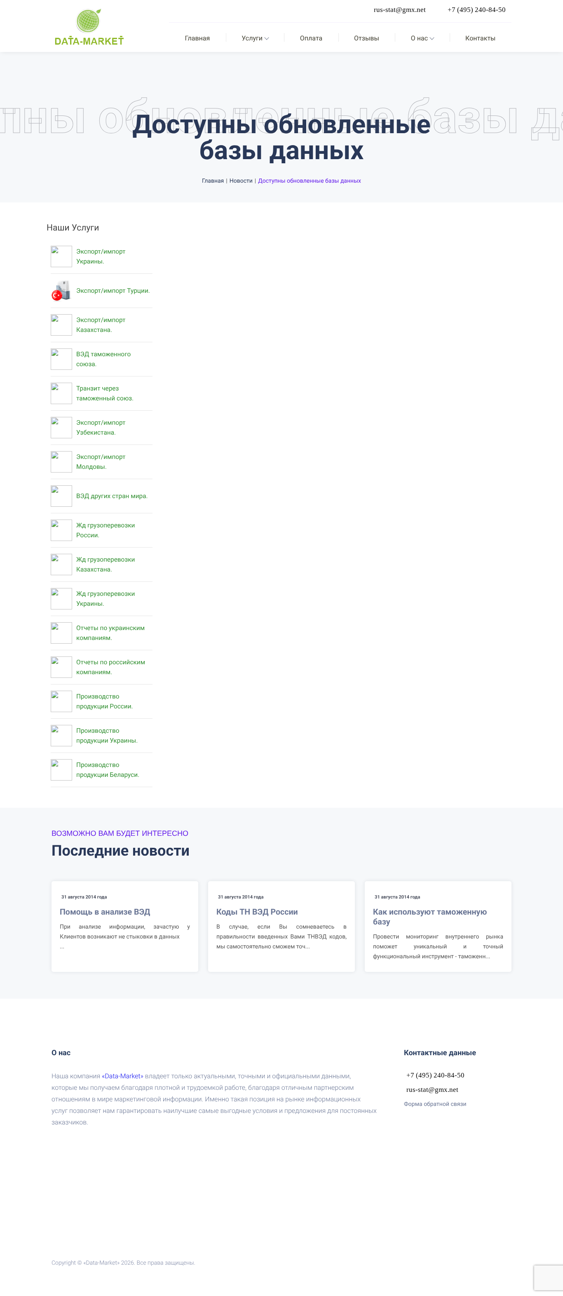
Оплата (311, 38)
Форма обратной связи (435, 1104)
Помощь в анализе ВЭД (105, 912)
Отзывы (366, 38)
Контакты (480, 38)
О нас (419, 38)
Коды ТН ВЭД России (257, 912)
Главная (197, 38)
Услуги (252, 38)
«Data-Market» (122, 1076)
